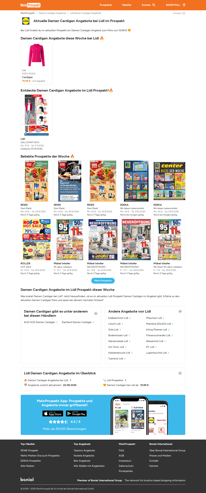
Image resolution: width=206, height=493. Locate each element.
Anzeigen (177, 13)
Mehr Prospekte (103, 280)
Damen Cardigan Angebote (52, 13)
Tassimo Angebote (84, 450)
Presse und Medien (160, 455)
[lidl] (26, 21)
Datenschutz (126, 465)
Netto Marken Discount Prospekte (40, 455)
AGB (121, 455)
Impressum (125, 460)
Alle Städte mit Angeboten (89, 465)
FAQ (121, 450)
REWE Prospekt (29, 450)
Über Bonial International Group (167, 450)
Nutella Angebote (84, 455)
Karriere (153, 465)
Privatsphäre (126, 471)
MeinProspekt (28, 13)
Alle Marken (27, 465)
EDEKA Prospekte (31, 460)
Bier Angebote (82, 460)
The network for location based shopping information (155, 480)
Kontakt (153, 460)
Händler (126, 4)
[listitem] (36, 63)
